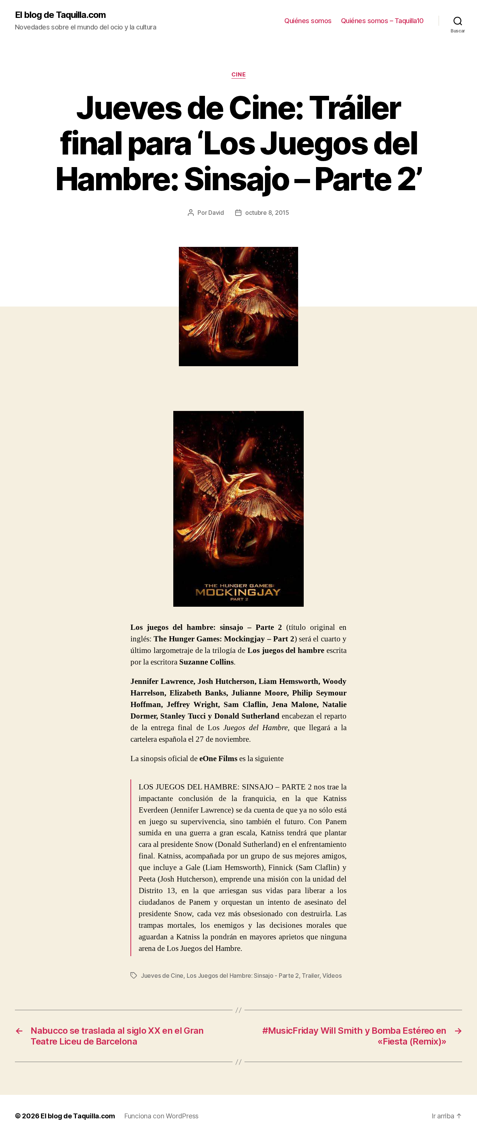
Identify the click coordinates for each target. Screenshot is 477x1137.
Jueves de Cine (162, 975)
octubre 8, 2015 (267, 212)
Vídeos (331, 975)
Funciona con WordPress (161, 1116)
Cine (238, 74)
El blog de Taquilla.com (60, 14)
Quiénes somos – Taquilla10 (382, 21)
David (216, 212)
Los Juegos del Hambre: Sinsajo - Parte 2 (243, 975)
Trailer (310, 975)
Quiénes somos (308, 21)
